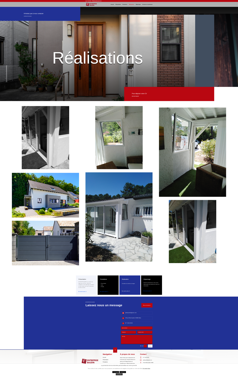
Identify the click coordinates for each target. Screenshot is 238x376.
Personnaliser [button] (119, 374)
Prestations (124, 4)
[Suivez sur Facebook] (115, 350)
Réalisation (125, 279)
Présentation (118, 4)
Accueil (112, 4)
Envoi (150, 346)
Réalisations (131, 4)
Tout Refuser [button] (122, 372)
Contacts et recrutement (147, 4)
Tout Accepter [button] (115, 372)
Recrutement (135, 96)
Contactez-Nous (28, 16)
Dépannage (138, 4)
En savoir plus (81, 291)
